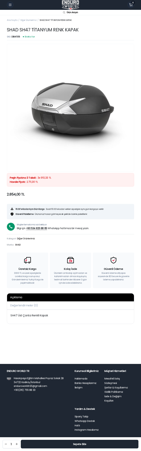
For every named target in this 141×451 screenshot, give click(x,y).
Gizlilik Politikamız (113, 392)
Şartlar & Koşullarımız (116, 387)
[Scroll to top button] (135, 422)
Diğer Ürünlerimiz (28, 20)
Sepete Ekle (79, 444)
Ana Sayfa (12, 20)
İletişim (79, 387)
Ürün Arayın (72, 12)
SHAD (18, 244)
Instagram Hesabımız (87, 430)
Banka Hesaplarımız (85, 383)
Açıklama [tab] (16, 297)
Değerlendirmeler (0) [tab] (24, 305)
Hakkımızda (81, 378)
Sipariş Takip (81, 416)
